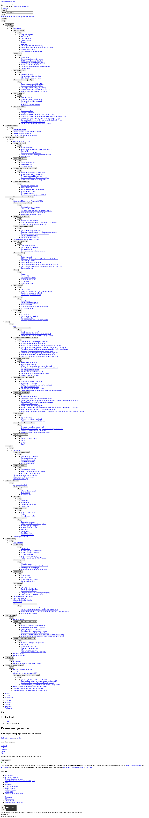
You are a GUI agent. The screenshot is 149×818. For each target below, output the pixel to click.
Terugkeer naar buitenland (29, 186)
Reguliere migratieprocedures (30, 648)
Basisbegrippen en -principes (30, 207)
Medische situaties (19, 655)
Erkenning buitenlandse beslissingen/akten (34, 306)
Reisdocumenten (26, 166)
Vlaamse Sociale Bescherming (22, 600)
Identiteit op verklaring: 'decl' (30, 237)
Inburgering (16, 450)
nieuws (133, 765)
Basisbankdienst (26, 577)
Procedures (24, 501)
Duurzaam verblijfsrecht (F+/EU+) (32, 86)
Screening (16, 671)
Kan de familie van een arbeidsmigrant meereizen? (37, 402)
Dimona (23, 440)
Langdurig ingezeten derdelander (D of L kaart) (36, 89)
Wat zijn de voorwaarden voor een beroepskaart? (36, 385)
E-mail (3, 751)
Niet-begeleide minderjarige (30, 568)
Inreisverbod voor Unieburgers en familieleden (36, 155)
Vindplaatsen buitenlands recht (31, 214)
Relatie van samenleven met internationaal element (37, 291)
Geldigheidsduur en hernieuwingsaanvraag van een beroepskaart (41, 390)
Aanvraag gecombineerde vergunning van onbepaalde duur (40, 356)
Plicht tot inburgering (28, 462)
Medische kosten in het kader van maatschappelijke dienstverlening (42, 635)
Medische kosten (18, 619)
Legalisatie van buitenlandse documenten (34, 224)
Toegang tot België (27, 147)
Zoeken (3, 12)
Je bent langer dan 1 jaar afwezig (31, 176)
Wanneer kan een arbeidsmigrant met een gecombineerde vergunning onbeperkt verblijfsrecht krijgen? (53, 411)
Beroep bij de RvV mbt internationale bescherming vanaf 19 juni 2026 (43, 116)
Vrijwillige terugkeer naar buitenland (32, 189)
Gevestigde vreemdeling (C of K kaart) (33, 88)
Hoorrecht (24, 103)
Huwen (23, 274)
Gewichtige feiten (26, 533)
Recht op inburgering (28, 460)
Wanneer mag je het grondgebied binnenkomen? (36, 149)
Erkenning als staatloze (20, 536)
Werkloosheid (17, 602)
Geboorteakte (25, 531)
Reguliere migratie (27, 35)
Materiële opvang (26, 564)
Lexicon (7, 704)
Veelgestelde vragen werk (29, 396)
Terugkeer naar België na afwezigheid (33, 172)
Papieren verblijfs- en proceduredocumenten (27, 131)
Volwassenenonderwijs (20, 479)
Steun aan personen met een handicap (33, 608)
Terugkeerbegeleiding (28, 191)
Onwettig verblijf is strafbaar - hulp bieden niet (28, 688)
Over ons (8, 701)
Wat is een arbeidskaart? (28, 364)
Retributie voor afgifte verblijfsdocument (26, 135)
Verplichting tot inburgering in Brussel (33, 471)
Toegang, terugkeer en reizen (22, 141)
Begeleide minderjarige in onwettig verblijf (34, 569)
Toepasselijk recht (27, 249)
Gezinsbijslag (25, 587)
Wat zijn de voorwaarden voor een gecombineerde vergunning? (41, 345)
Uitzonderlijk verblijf (27, 74)
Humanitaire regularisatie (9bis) (31, 76)
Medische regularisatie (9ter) (30, 64)
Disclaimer (8, 797)
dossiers (138, 765)
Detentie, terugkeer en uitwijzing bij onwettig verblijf (30, 690)
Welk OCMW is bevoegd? (29, 556)
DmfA (23, 444)
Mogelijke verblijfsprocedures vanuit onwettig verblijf (30, 686)
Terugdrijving (25, 156)
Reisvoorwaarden (26, 164)
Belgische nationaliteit (20, 485)
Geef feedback (6, 760)
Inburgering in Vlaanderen (29, 456)
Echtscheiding (25, 301)
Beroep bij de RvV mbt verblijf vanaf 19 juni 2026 (37, 114)
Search (4, 10)
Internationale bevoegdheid (29, 247)
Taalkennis (24, 529)
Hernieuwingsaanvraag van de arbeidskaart (35, 373)
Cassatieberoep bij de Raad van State (33, 122)
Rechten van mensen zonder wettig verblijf (34, 679)
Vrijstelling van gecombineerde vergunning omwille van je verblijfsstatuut (44, 349)
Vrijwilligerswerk (26, 417)
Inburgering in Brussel (28, 469)
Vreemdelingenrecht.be (21, 6)
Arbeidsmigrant (26, 40)
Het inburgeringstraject (28, 458)
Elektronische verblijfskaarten (22, 133)
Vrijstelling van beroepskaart (30, 387)
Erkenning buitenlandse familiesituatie (33, 212)
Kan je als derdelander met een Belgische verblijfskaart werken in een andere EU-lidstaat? (50, 407)
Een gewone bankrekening (29, 579)
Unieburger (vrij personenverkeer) (32, 45)
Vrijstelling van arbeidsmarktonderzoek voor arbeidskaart (39, 368)
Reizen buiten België (27, 162)
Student (23, 42)
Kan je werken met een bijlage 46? (32, 406)
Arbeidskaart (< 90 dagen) (29, 362)
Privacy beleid (9, 799)
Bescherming (25, 57)
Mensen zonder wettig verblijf (22, 669)
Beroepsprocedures (27, 111)
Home (7, 721)
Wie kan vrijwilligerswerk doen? (31, 419)
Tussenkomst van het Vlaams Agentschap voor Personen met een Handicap (45, 611)
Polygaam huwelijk (27, 283)
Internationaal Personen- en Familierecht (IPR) (28, 201)
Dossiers (7, 695)
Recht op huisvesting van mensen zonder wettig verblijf (39, 681)
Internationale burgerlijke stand (31, 230)
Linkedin (4, 749)
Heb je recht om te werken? (30, 332)
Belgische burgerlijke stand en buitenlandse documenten (39, 222)
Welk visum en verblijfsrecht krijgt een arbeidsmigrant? (38, 409)
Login (19, 738)
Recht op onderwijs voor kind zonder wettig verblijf (37, 683)
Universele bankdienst (28, 581)
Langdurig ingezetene (28, 49)
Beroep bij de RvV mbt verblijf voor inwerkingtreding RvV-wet (41, 120)
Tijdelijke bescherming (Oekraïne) (32, 61)
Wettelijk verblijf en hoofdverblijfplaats (33, 524)
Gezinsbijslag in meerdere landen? (32, 594)
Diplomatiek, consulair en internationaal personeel (37, 47)
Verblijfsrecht (17, 28)
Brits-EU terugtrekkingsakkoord (31, 51)
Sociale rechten (18, 543)
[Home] (4, 8)
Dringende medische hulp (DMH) (32, 629)
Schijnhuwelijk (26, 281)
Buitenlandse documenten (29, 220)
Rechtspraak (9, 697)
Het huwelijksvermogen (28, 278)
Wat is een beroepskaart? (29, 383)
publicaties (89, 767)
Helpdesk (8, 702)
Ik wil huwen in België (28, 279)
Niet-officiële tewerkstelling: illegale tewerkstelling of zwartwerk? (42, 429)
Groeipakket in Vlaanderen (29, 589)
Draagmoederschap (27, 268)
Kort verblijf (25, 36)
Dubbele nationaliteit (27, 535)
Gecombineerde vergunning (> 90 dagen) (34, 342)
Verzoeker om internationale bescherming (34, 566)
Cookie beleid (9, 801)
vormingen (66, 767)
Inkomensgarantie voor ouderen (23, 596)
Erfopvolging (25, 314)
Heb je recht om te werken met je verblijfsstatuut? (37, 335)
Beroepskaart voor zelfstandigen (31, 381)
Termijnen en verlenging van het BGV (33, 195)
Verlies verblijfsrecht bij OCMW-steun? (33, 558)
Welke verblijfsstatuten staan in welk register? (27, 663)
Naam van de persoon (28, 245)
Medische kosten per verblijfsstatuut (32, 642)
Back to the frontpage (8, 738)
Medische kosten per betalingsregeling (33, 625)
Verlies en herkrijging (28, 512)
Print (2, 753)
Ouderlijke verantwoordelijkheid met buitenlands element (39, 264)
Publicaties (8, 708)
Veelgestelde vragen (27, 308)
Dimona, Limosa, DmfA (29, 438)
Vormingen (8, 706)
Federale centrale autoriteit (29, 236)
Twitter (3, 747)
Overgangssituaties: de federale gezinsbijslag (35, 593)
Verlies (23, 514)
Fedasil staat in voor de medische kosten (34, 631)
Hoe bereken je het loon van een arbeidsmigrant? (36, 398)
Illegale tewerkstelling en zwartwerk (32, 427)
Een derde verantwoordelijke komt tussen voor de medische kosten (42, 636)
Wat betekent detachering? (29, 404)
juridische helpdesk (77, 767)
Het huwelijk (25, 276)
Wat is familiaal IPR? (28, 209)
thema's (127, 765)
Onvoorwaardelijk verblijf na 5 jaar (32, 84)
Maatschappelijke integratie (30, 526)
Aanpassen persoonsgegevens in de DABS (35, 234)
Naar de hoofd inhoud (8, 2)
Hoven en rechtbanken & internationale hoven (36, 123)
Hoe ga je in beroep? (27, 113)
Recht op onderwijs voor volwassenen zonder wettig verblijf (40, 685)
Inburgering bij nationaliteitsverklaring (25, 475)
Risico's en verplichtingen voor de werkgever (35, 432)
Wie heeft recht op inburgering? (31, 473)
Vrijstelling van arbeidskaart (30, 370)
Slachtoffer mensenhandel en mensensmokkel (35, 66)
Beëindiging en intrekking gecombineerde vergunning (38, 354)
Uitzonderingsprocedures (29, 650)
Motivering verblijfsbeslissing (30, 105)
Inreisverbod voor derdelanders (31, 153)
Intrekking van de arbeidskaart (30, 375)
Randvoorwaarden (27, 97)
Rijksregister (17, 661)
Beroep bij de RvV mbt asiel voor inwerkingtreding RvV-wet (40, 118)
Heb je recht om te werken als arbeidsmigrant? (36, 334)
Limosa (23, 442)
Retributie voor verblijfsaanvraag (31, 99)
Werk (14, 326)
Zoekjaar (24, 44)
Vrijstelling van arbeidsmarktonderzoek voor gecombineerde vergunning (44, 347)
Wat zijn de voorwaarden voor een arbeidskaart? (36, 366)
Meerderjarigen (26, 494)
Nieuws (7, 693)
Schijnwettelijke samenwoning (31, 295)
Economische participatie (29, 527)
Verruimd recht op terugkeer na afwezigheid (35, 178)
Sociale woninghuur (19, 598)
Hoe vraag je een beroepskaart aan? (32, 388)
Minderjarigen (25, 493)
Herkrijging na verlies (28, 516)
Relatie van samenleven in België (31, 293)
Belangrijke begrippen (28, 522)
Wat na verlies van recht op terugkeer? (33, 180)
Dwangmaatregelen (27, 193)
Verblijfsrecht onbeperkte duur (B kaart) (34, 91)
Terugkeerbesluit (26, 187)
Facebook (4, 746)
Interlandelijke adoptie (28, 261)
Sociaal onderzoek (27, 554)
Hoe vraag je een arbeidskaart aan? (32, 371)
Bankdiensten (25, 575)
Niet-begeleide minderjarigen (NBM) (33, 63)
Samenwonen (25, 289)
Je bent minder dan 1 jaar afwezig (32, 174)
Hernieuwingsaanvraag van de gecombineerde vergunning (39, 353)
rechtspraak (4, 767)
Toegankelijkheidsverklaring (14, 802)
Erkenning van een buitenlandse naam (33, 251)
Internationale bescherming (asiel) (32, 59)
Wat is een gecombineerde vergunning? (33, 343)
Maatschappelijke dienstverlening (31, 550)
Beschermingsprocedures (29, 646)
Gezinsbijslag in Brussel (28, 591)
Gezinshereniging (26, 38)
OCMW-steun (25, 549)
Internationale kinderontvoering (31, 262)
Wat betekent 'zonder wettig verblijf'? (25, 673)
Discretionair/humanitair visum (31, 78)
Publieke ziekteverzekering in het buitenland (35, 633)
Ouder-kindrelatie (26, 257)
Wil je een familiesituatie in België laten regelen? (36, 211)
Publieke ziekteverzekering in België (32, 627)
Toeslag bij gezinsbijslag (29, 613)
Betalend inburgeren (27, 463)
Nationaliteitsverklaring (28, 504)
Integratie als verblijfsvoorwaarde (31, 101)
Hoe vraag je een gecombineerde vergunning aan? (37, 351)
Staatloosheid (25, 68)
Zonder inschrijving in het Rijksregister (33, 652)
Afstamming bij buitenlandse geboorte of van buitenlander (39, 259)
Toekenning (25, 502)
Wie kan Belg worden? (28, 491)
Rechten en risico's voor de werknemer (33, 430)
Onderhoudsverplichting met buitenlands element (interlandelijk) (41, 266)
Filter (3, 14)
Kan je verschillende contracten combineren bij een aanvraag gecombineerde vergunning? (49, 400)
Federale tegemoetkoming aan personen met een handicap (39, 610)
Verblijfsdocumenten (19, 130)
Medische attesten (18, 653)
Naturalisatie (25, 506)
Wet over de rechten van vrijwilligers (33, 421)
